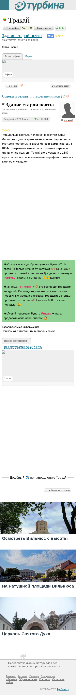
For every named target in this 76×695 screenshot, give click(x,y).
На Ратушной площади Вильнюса (38, 586)
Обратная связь (28, 679)
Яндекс (46, 313)
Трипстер (25, 286)
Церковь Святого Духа (26, 633)
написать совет (61, 86)
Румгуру (9, 277)
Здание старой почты (22, 35)
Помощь (34, 676)
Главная (11, 676)
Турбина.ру (63, 689)
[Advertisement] (38, 215)
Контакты (44, 679)
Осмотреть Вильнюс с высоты (35, 538)
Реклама (22, 676)
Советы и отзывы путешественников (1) (33, 96)
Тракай (19, 20)
